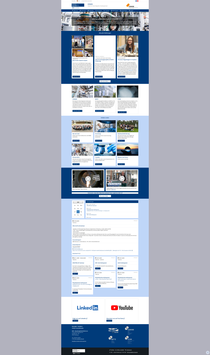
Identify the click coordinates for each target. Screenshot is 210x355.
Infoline (112, 350)
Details (74, 273)
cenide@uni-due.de (80, 339)
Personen (83, 10)
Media (131, 10)
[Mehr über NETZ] (105, 91)
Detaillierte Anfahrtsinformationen (79, 341)
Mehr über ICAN (121, 112)
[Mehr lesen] (82, 126)
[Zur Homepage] (78, 6)
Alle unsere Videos (104, 196)
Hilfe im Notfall (120, 350)
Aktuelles (91, 10)
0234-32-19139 (77, 247)
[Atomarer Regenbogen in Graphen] (127, 46)
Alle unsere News (104, 81)
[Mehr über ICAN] (127, 91)
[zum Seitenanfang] (207, 352)
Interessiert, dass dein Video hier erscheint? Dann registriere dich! (104, 193)
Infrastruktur (124, 10)
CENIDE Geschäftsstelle (77, 328)
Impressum (129, 350)
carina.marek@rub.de (78, 249)
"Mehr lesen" (75, 76)
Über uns (76, 10)
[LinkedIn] (136, 1)
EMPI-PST (113, 189)
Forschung (99, 10)
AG (120, 72)
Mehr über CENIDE (76, 110)
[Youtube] (137, 1)
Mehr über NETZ (99, 110)
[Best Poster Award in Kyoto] (82, 46)
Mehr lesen (75, 140)
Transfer (107, 10)
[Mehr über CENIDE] (82, 91)
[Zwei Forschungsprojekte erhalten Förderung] (105, 46)
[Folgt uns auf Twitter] (88, 307)
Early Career (115, 10)
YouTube (108, 320)
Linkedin (74, 320)
